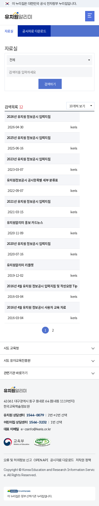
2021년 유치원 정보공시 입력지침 (28, 201)
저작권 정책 (83, 460)
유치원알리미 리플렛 (20, 265)
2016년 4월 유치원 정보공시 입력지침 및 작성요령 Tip (42, 286)
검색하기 (50, 84)
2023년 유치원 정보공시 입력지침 (28, 159)
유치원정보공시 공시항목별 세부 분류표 (32, 180)
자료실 (9, 31)
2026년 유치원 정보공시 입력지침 (28, 116)
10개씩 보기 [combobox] (77, 106)
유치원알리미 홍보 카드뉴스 (25, 222)
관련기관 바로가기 (15, 373)
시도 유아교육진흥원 (17, 361)
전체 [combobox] (12, 59)
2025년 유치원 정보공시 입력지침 (28, 137)
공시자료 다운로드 (34, 31)
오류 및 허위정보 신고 (18, 460)
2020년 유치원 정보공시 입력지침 (28, 243)
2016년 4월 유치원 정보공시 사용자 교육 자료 (36, 307)
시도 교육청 (11, 348)
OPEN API (41, 460)
